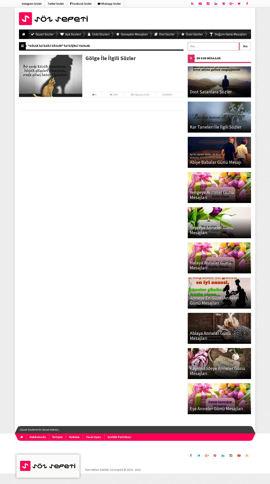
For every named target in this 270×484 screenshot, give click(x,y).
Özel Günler (194, 34)
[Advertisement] (174, 19)
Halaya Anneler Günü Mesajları (210, 265)
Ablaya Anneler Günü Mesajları (210, 335)
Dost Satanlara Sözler (211, 92)
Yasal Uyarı (93, 437)
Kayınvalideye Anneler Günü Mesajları (217, 370)
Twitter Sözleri (56, 3)
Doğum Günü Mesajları (230, 34)
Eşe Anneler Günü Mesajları (216, 408)
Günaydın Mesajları (134, 34)
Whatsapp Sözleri (110, 3)
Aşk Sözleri (73, 34)
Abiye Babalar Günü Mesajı (215, 162)
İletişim (57, 437)
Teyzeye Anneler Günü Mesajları (212, 230)
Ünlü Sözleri (100, 34)
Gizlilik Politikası (119, 437)
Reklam (74, 437)
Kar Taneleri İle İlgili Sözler (216, 127)
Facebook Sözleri (81, 3)
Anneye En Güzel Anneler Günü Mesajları (214, 300)
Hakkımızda (38, 437)
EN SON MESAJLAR (209, 58)
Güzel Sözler (44, 34)
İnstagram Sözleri (32, 3)
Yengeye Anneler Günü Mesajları (212, 194)
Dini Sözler (166, 34)
